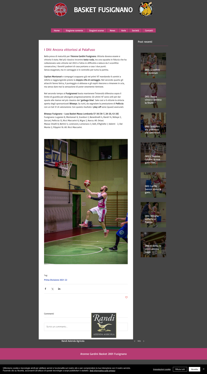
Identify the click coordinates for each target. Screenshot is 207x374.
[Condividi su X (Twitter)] (52, 288)
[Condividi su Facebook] (45, 288)
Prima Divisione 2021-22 (55, 279)
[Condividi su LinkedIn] (59, 288)
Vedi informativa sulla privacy (102, 370)
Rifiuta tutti (180, 369)
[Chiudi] (203, 369)
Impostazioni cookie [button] (162, 369)
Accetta (194, 369)
